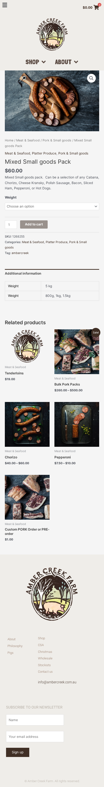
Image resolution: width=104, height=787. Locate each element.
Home (9, 140)
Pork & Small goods (57, 140)
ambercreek (20, 253)
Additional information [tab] (23, 273)
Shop (32, 62)
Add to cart (34, 224)
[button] (91, 78)
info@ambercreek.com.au (57, 682)
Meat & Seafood (28, 140)
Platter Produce (44, 153)
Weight (10, 197)
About (63, 62)
